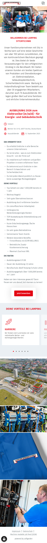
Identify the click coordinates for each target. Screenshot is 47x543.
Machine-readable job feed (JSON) (23, 534)
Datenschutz (28, 531)
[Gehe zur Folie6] (27, 351)
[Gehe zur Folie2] (16, 351)
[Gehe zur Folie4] (22, 351)
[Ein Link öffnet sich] (11, 3)
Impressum (16, 531)
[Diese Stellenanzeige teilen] (43, 3)
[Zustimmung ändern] (4, 539)
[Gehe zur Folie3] (19, 351)
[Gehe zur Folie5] (25, 351)
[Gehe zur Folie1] (13, 351)
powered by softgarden (23, 539)
